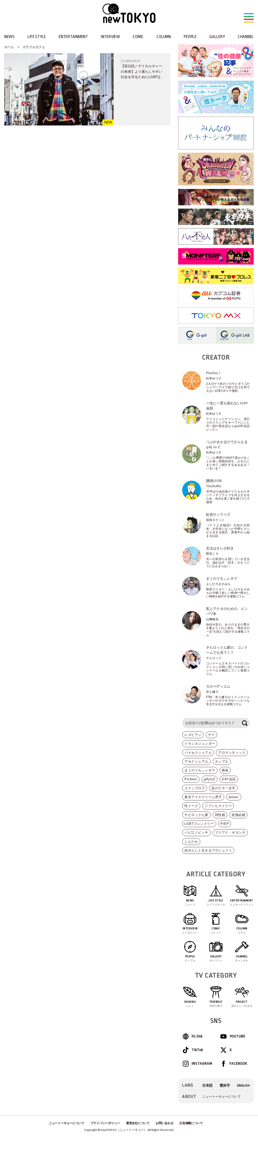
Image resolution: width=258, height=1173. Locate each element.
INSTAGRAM (202, 1063)
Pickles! (190, 779)
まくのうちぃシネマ (199, 770)
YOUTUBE (237, 1036)
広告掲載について (191, 1123)
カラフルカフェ (34, 47)
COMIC (138, 36)
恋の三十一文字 (223, 788)
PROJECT (241, 1003)
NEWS (9, 36)
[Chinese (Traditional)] (225, 1085)
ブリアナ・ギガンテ (230, 832)
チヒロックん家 (196, 815)
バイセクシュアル (198, 753)
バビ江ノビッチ (196, 832)
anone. (234, 797)
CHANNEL (246, 36)
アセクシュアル (196, 761)
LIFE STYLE (36, 36)
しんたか (191, 841)
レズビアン (193, 735)
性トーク (191, 806)
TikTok (197, 1050)
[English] (243, 1085)
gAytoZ (209, 779)
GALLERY (217, 36)
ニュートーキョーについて (221, 1096)
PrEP (224, 824)
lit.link (197, 1036)
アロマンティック (231, 753)
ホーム (9, 47)
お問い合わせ (164, 1123)
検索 (245, 723)
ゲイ (211, 735)
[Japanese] (207, 1085)
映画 (225, 770)
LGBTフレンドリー (199, 824)
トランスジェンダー (199, 743)
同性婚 (220, 815)
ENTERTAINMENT (73, 36)
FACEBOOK (238, 1063)
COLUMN (163, 36)
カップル (222, 761)
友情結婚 (238, 815)
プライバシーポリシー (105, 1123)
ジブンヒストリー (218, 806)
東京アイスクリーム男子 (203, 797)
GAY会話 (229, 779)
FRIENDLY (216, 1003)
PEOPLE (190, 36)
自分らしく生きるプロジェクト (208, 850)
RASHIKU (190, 1003)
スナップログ (194, 788)
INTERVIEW (110, 36)
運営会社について (138, 1123)
